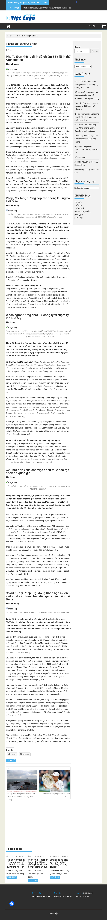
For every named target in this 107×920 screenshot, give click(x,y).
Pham (10, 50)
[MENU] (104, 26)
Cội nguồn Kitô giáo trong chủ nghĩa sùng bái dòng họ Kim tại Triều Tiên (86, 84)
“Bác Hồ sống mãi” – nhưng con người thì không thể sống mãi (86, 106)
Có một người (80, 157)
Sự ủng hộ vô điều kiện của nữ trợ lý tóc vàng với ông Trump (86, 138)
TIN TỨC (78, 202)
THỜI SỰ (78, 205)
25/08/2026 (13, 856)
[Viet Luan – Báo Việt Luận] (8, 26)
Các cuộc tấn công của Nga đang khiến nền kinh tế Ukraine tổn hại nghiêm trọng (87, 95)
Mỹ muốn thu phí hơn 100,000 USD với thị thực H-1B (86, 149)
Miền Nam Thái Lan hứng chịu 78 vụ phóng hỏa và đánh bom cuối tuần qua (85, 128)
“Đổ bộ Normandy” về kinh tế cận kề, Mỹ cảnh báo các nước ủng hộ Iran (53, 8)
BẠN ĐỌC (79, 215)
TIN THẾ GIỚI (11, 760)
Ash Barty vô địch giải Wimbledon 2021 (56, 795)
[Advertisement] (38, 824)
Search (78, 47)
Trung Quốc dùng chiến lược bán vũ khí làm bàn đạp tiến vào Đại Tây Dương (21, 797)
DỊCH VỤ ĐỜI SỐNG (83, 212)
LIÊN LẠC (79, 218)
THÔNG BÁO (80, 208)
